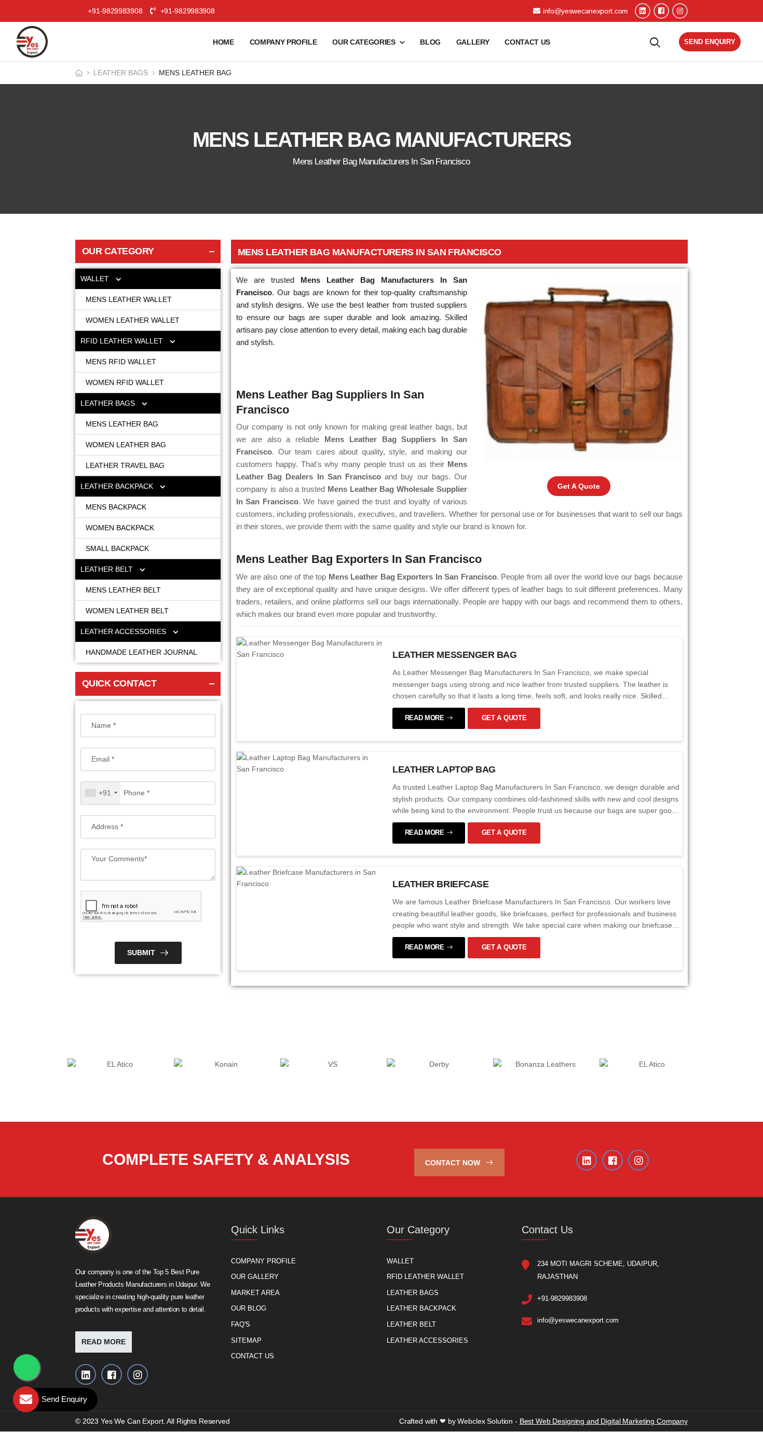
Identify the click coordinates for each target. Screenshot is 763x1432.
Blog (430, 42)
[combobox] (100, 793)
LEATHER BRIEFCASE (440, 884)
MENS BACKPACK (116, 507)
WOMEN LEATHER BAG (127, 444)
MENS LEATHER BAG (123, 424)
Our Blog (248, 1309)
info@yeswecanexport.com (585, 11)
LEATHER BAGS (120, 72)
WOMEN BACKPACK (120, 528)
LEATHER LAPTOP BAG (444, 769)
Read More (103, 1342)
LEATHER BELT (107, 569)
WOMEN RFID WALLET (125, 382)
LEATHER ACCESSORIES (124, 631)
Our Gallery (255, 1277)
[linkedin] (642, 11)
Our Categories (363, 42)
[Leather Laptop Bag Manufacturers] (309, 763)
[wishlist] (655, 42)
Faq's (240, 1324)
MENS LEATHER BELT (123, 590)
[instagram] (680, 11)
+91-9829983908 (186, 11)
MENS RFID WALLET (121, 361)
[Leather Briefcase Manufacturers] (309, 877)
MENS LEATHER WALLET (130, 299)
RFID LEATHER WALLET (122, 341)
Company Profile (283, 42)
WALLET (95, 278)
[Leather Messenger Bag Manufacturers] (309, 648)
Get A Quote (578, 486)
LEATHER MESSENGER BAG (454, 655)
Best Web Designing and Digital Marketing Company (604, 1421)
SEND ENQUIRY (709, 42)
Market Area (255, 1293)
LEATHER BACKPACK (117, 486)
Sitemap (246, 1340)
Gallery (472, 42)
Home (223, 42)
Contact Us (527, 42)
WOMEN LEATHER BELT (127, 611)
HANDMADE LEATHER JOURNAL (141, 652)
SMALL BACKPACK (117, 548)
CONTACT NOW (453, 1163)
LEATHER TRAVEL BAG (125, 465)
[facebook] (661, 11)
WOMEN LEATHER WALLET (134, 320)
